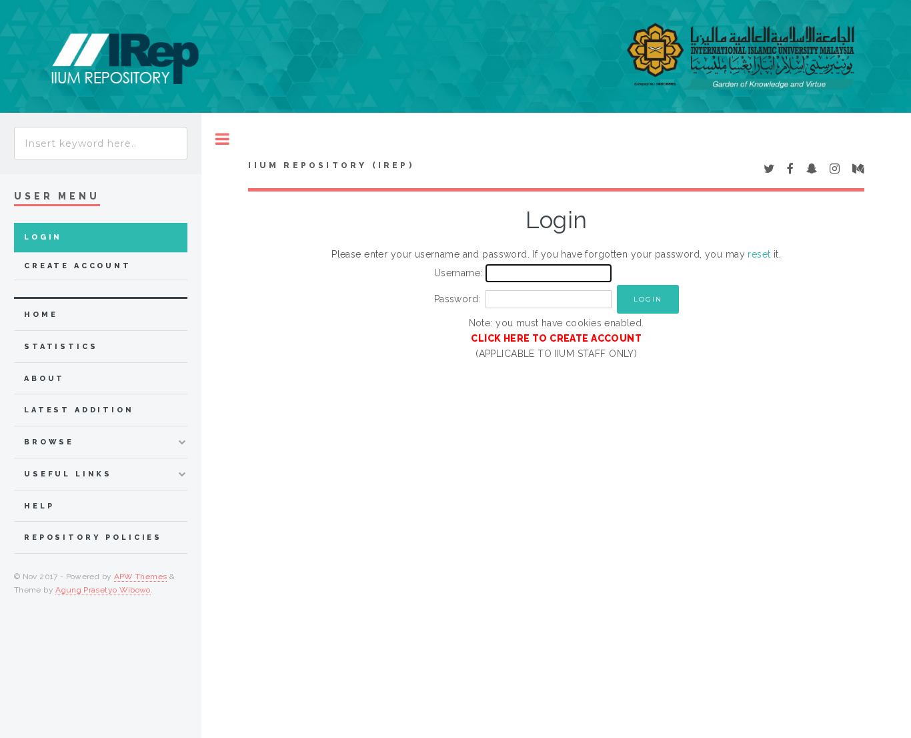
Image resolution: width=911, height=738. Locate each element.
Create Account (77, 266)
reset (759, 254)
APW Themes (140, 576)
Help (39, 506)
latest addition (79, 410)
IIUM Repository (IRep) (330, 165)
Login (43, 237)
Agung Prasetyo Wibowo (103, 590)
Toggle (222, 139)
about (44, 378)
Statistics (61, 346)
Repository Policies (93, 537)
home (40, 314)
